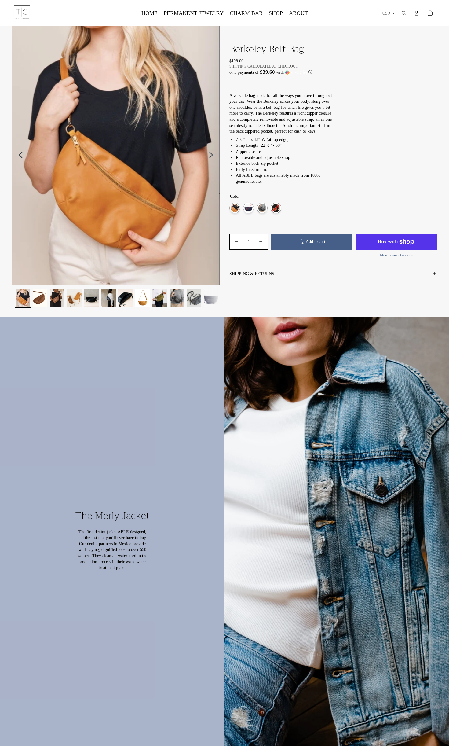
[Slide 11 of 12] (194, 298)
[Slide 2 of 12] (40, 298)
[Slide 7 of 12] (125, 298)
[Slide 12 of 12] (211, 298)
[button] (333, 72)
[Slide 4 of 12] (74, 298)
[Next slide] (213, 156)
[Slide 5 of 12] (91, 298)
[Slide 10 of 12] (177, 298)
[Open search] (404, 13)
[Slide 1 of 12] (23, 298)
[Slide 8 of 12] (142, 298)
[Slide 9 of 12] (159, 298)
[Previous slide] (19, 156)
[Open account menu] (416, 13)
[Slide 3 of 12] (57, 298)
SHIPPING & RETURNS (251, 273)
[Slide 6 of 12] (108, 298)
